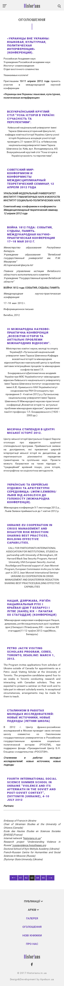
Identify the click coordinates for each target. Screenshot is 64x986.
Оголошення (32, 926)
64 (37, 878)
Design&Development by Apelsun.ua (32, 979)
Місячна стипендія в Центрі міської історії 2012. (31, 431)
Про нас (32, 944)
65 (43, 878)
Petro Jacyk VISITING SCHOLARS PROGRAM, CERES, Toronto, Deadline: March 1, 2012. (31, 653)
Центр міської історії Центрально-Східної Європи (32, 438)
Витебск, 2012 (12, 315)
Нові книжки (32, 935)
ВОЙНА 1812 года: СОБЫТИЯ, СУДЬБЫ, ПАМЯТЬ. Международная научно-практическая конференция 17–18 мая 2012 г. (31, 234)
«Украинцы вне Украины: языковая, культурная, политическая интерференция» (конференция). (28, 45)
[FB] (32, 964)
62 (26, 878)
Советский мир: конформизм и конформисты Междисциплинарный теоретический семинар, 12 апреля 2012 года (30, 178)
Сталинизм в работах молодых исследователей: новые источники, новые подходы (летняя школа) (30, 716)
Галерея (32, 918)
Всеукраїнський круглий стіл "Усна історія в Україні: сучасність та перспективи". (31, 117)
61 (20, 878)
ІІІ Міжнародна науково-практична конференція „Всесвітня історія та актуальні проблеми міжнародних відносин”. (29, 336)
